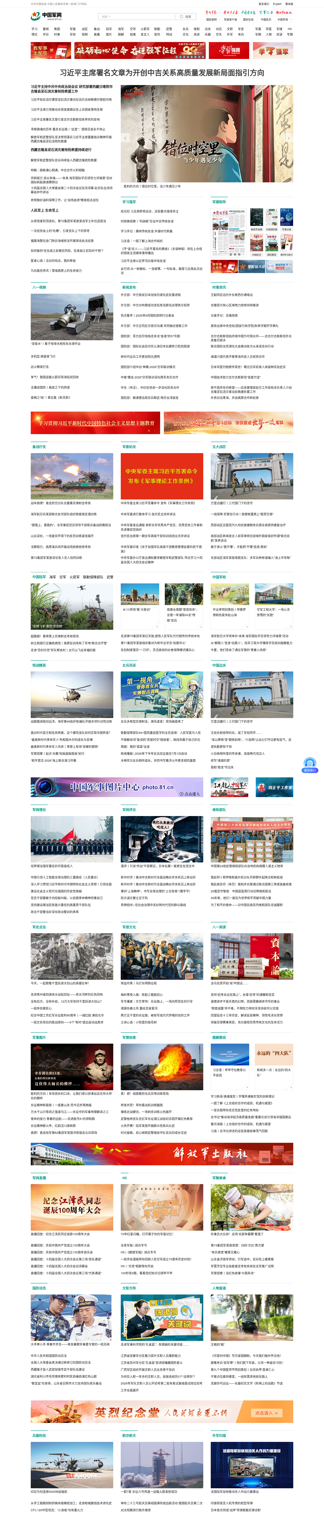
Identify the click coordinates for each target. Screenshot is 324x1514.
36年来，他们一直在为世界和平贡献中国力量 (241, 898)
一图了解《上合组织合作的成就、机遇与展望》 (242, 1103)
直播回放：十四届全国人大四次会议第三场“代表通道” (66, 1273)
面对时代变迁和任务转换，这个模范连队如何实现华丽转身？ (71, 732)
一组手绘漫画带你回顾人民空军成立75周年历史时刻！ (157, 1259)
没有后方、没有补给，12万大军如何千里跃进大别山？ (67, 1001)
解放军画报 (231, 13)
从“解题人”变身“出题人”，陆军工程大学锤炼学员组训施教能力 (251, 643)
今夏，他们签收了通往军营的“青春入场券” (239, 650)
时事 (57, 34)
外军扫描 (219, 1435)
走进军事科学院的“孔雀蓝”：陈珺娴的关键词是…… (155, 1344)
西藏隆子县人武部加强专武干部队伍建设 (58, 1369)
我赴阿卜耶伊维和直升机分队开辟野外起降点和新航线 (247, 877)
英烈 (157, 34)
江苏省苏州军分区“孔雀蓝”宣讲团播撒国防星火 (152, 1362)
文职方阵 (129, 1288)
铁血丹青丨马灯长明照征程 (139, 983)
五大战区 (219, 446)
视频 (85, 34)
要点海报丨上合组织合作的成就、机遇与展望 (241, 1124)
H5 (290, 29)
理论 (35, 34)
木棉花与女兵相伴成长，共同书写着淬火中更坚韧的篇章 (158, 760)
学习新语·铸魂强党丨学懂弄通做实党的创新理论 (242, 1096)
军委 (73, 29)
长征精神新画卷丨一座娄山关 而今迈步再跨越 (61, 1105)
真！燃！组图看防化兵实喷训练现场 (145, 1093)
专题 (290, 34)
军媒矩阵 (219, 201)
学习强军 (129, 201)
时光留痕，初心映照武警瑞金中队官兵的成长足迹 (154, 1132)
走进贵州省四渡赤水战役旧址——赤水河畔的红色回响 (67, 994)
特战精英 (39, 665)
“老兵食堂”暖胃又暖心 (225, 1252)
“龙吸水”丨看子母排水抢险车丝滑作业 (56, 343)
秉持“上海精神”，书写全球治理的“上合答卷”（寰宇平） (156, 891)
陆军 (109, 29)
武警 (169, 29)
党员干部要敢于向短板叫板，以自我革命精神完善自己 (67, 898)
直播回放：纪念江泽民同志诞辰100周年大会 (60, 1234)
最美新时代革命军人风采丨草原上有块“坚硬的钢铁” (65, 746)
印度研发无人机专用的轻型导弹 (232, 1503)
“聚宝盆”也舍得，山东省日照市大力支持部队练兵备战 (66, 1383)
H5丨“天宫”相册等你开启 (137, 1266)
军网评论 (129, 809)
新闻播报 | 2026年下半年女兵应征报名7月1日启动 (154, 753)
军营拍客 (129, 1037)
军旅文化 (129, 927)
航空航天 (129, 1435)
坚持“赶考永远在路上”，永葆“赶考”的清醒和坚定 (242, 994)
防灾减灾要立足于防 (134, 898)
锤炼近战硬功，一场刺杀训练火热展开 (146, 1112)
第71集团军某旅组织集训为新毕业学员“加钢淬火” (153, 643)
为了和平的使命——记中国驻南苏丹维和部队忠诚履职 (247, 905)
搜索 (187, 16)
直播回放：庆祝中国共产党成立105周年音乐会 (62, 1252)
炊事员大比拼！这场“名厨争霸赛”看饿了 (237, 1234)
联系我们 (264, 4)
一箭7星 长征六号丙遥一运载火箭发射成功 (149, 1491)
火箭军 (145, 29)
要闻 (46, 29)
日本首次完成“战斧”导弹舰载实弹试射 (236, 1510)
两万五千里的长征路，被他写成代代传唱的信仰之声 (155, 1015)
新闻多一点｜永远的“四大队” (274, 1072)
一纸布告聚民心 (41, 1008)
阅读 (197, 34)
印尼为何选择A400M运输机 (49, 1491)
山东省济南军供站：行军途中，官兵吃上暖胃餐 (242, 1259)
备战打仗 (39, 446)
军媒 (279, 29)
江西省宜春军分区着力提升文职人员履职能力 (151, 1355)
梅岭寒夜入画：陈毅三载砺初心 (142, 994)
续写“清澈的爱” (221, 760)
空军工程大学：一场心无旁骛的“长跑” (273, 612)
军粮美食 (219, 1177)
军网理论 (39, 809)
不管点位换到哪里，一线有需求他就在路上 (239, 1376)
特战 (169, 34)
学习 (35, 29)
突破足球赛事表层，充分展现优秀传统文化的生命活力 (247, 1022)
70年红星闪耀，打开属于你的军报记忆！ (148, 1234)
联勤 (157, 29)
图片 (109, 34)
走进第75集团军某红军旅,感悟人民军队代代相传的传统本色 (160, 636)
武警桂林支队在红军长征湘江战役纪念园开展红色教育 (157, 1118)
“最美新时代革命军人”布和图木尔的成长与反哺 (62, 739)
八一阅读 (219, 927)
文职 (230, 29)
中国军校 (219, 577)
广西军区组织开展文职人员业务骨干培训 (148, 1369)
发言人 (145, 34)
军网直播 (39, 1177)
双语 (279, 34)
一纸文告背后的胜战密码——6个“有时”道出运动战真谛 (67, 1022)
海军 (121, 29)
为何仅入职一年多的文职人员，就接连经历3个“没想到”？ (158, 1376)
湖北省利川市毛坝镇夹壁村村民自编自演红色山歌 (64, 1376)
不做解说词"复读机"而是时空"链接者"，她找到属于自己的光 (160, 739)
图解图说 (219, 1037)
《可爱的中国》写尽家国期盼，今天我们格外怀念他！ (247, 1355)
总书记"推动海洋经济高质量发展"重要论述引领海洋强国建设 (251, 1117)
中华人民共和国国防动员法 (49, 1355)
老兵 (241, 34)
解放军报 (213, 13)
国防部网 (211, 19)
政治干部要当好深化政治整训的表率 (55, 912)
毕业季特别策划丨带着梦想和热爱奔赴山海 (229, 612)
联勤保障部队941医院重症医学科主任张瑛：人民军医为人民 (161, 732)
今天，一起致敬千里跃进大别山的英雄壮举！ (61, 983)
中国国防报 (249, 13)
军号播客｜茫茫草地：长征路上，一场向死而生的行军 (157, 1001)
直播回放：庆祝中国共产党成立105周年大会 (60, 1245)
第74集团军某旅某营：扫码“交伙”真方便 (237, 1245)
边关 (208, 29)
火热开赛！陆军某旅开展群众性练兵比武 (148, 1125)
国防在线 (248, 19)
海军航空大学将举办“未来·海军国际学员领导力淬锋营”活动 (249, 636)
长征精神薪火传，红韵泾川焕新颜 (53, 1125)
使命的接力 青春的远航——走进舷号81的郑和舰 (63, 1118)
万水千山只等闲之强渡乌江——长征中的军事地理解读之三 (70, 1112)
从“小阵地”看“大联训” (137, 609)
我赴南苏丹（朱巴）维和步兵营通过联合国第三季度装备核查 (251, 884)
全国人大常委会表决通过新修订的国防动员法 (61, 1362)
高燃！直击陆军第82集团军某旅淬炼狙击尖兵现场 (64, 1132)
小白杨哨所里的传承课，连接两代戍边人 (238, 753)
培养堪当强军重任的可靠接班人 (52, 866)
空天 (219, 34)
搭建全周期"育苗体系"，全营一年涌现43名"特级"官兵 (183, 614)
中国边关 (219, 665)
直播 (97, 34)
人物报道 (219, 1288)
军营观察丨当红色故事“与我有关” (233, 1273)
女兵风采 (129, 665)
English (277, 4)
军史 (241, 29)
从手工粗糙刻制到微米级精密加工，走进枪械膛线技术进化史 (71, 1503)
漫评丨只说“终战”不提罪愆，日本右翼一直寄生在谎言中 (158, 866)
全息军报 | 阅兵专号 (134, 1245)
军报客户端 (230, 19)
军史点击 (39, 927)
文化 (186, 34)
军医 (269, 29)
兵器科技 (39, 1435)
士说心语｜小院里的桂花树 (139, 1022)
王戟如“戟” (218, 1344)
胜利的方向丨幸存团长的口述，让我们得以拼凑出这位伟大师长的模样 (71, 1095)
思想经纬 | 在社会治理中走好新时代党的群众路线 (153, 905)
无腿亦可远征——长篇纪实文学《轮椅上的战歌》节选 (247, 1383)
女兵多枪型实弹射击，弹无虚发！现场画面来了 (152, 721)
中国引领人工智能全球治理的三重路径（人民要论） (65, 877)
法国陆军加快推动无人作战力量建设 (235, 1491)
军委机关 (129, 446)
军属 (258, 29)
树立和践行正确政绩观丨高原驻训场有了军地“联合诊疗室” (69, 643)
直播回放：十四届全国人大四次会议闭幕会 (59, 1266)
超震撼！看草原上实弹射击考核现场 (55, 636)
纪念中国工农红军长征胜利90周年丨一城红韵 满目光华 (67, 1015)
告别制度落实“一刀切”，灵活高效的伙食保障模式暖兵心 (158, 650)
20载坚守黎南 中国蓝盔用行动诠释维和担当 (241, 891)
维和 (197, 29)
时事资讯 (219, 287)
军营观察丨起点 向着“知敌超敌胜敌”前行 (57, 753)
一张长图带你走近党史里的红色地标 (235, 1110)
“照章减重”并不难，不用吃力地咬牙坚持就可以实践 (245, 1008)
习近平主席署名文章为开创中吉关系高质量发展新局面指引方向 (162, 72)
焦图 (57, 29)
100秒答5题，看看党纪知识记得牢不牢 (146, 1273)
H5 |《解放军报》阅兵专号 (138, 1252)
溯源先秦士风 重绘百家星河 (139, 1008)
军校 (73, 34)
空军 (133, 29)
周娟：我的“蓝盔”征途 (135, 746)
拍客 (133, 34)
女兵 (186, 29)
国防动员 (39, 1288)
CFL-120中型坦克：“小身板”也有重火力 (57, 1510)
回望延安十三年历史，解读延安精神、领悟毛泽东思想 (247, 1015)
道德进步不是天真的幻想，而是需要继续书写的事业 (245, 1001)
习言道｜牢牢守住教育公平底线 (229, 1072)
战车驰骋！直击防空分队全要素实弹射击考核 (61, 503)
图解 (121, 34)
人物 (269, 34)
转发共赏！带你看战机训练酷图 (142, 1105)
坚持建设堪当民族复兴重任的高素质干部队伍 (61, 905)
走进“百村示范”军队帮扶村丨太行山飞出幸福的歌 (63, 650)
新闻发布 (129, 287)
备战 (97, 29)
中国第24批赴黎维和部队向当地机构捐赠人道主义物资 (247, 866)
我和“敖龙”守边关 (222, 767)
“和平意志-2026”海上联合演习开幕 (53, 760)
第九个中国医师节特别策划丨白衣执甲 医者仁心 (242, 1369)
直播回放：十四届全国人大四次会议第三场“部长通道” (66, 1259)
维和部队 (219, 809)
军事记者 (267, 13)
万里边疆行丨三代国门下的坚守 (232, 503)
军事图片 (39, 1037)
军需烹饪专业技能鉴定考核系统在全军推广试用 (242, 1266)
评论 (46, 34)
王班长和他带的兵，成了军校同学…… (236, 732)
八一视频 (39, 287)
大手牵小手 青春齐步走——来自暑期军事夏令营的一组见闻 (70, 1344)
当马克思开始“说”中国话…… (230, 983)
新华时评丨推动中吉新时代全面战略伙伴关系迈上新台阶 (158, 877)
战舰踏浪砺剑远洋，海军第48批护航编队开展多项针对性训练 (71, 721)
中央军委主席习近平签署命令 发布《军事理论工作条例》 (158, 503)
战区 (85, 29)
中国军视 (283, 19)
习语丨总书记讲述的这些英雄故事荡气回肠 (239, 1131)
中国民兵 (266, 19)
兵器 (208, 34)
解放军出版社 (285, 13)
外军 (230, 34)
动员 (219, 29)
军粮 (258, 34)
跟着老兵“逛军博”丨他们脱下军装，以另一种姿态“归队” (247, 1362)
